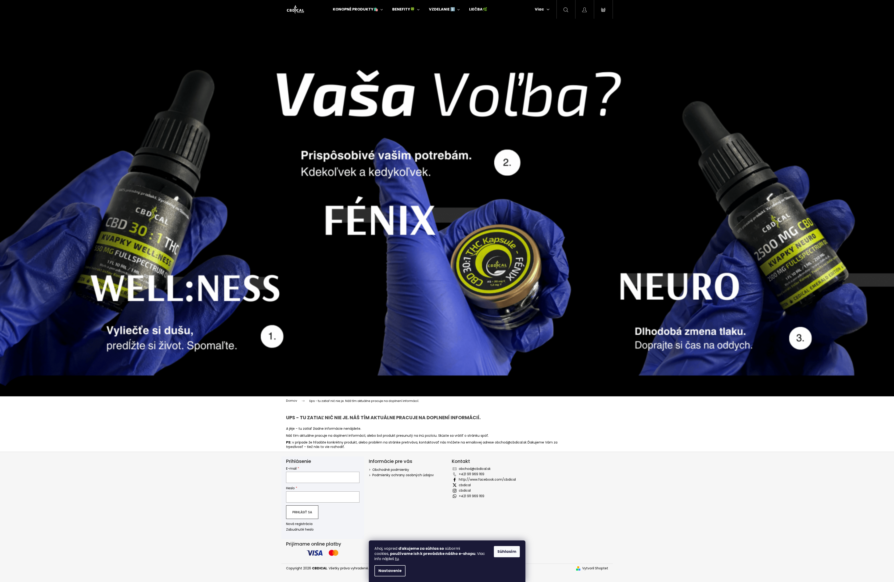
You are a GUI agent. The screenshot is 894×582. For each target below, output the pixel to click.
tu (397, 558)
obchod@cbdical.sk (511, 442)
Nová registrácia (299, 524)
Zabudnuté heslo (300, 529)
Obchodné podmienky (390, 469)
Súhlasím (506, 551)
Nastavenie (390, 570)
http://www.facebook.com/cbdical (487, 479)
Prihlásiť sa (302, 512)
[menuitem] (358, 9)
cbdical (465, 485)
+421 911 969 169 (471, 474)
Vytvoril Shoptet (595, 568)
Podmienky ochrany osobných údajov (403, 475)
